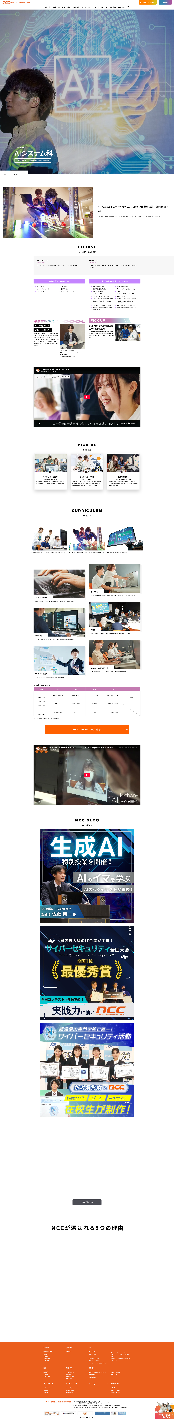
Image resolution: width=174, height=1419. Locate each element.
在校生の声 (46, 1390)
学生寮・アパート (70, 1378)
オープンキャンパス (101, 7)
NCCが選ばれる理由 (48, 1352)
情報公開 (113, 1388)
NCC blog (121, 7)
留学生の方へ (92, 1374)
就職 (68, 7)
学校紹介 (47, 7)
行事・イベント (47, 1388)
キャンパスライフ (87, 7)
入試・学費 (76, 7)
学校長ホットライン (115, 1392)
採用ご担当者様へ (93, 1377)
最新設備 (68, 1352)
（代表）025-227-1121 (81, 1407)
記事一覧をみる (87, 1202)
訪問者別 (113, 7)
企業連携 (46, 1374)
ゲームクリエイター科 (94, 1358)
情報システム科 (92, 1354)
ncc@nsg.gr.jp (123, 1407)
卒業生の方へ (114, 1374)
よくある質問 (46, 1360)
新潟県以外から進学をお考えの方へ (97, 1372)
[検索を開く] (128, 7)
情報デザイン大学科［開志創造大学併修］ (120, 1358)
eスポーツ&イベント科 (94, 1360)
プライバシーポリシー (116, 1390)
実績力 (45, 1354)
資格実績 (46, 1356)
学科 (54, 7)
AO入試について (70, 1372)
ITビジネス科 (114, 1360)
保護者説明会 (69, 1392)
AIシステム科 (92, 1352)
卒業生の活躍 (47, 1376)
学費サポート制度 (70, 1376)
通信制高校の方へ (115, 1372)
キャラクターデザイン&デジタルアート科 (98, 1363)
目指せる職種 (47, 1358)
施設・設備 (61, 7)
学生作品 (46, 1392)
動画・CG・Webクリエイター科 (118, 1352)
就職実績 (46, 1372)
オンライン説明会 (70, 1390)
